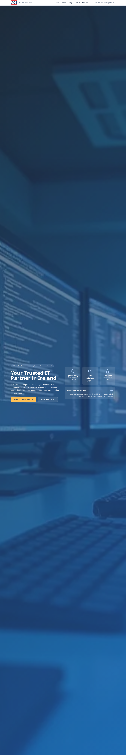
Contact (77, 3)
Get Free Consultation (22, 399)
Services (85, 3)
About (64, 3)
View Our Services (47, 399)
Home (57, 3)
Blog (70, 3)
